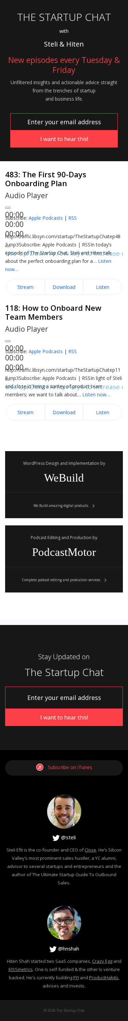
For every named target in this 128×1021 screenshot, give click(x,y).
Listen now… (96, 394)
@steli (68, 837)
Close (90, 850)
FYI (76, 977)
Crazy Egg (102, 961)
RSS (72, 218)
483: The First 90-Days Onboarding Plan (45, 178)
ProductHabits (103, 977)
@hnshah (68, 948)
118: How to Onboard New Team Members (53, 312)
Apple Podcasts (46, 218)
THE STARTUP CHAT (64, 17)
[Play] (8, 208)
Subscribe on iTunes (70, 767)
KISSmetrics (21, 969)
